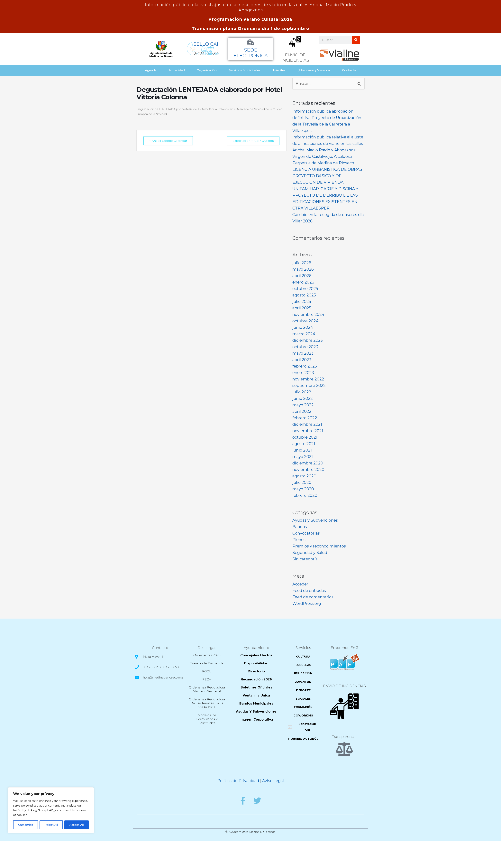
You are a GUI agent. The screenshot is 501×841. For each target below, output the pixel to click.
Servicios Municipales (244, 70)
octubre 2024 (305, 321)
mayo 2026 (303, 269)
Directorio (256, 671)
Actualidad (177, 70)
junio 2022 (302, 398)
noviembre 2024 (308, 314)
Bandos (299, 526)
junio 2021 (302, 450)
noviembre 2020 (308, 469)
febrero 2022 (304, 418)
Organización (207, 70)
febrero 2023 (304, 366)
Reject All (51, 825)
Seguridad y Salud (309, 552)
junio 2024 (302, 327)
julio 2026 (301, 262)
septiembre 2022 (309, 385)
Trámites (279, 70)
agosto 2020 (304, 476)
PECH (206, 679)
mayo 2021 (302, 456)
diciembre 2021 (307, 424)
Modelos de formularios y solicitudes (207, 719)
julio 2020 (301, 482)
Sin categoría (305, 559)
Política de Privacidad (238, 780)
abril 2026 (301, 275)
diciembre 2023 (307, 340)
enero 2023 (303, 372)
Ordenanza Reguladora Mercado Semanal (207, 689)
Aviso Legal (273, 780)
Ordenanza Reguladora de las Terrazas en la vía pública (207, 703)
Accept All (76, 825)
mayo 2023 (303, 353)
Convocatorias (306, 533)
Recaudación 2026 (256, 679)
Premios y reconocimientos (319, 546)
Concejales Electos (256, 655)
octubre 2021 (304, 437)
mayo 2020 (303, 489)
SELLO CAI (206, 44)
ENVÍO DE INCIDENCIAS (344, 686)
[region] (51, 810)
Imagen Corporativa (256, 719)
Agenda (151, 70)
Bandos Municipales (256, 703)
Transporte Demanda (206, 663)
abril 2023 (301, 359)
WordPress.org (306, 603)
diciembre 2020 (307, 463)
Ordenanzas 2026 (207, 655)
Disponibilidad (256, 663)
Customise (25, 825)
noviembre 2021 (307, 430)
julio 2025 (301, 301)
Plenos (298, 539)
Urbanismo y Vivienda (313, 70)
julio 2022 (301, 392)
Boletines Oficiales (256, 687)
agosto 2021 (303, 443)
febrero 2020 (304, 495)
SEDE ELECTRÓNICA (250, 52)
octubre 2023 (305, 346)
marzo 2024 (303, 334)
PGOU (207, 671)
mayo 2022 (303, 405)
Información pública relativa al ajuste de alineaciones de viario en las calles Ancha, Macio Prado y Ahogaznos (327, 143)
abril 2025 (301, 308)
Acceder (300, 584)
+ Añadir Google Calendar (168, 141)
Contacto (349, 70)
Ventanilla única (256, 695)
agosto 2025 (304, 295)
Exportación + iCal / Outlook (253, 141)
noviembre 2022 (308, 379)
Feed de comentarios (312, 597)
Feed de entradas (309, 590)
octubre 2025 (305, 288)
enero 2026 (303, 282)
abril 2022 (301, 411)
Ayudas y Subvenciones (315, 520)
